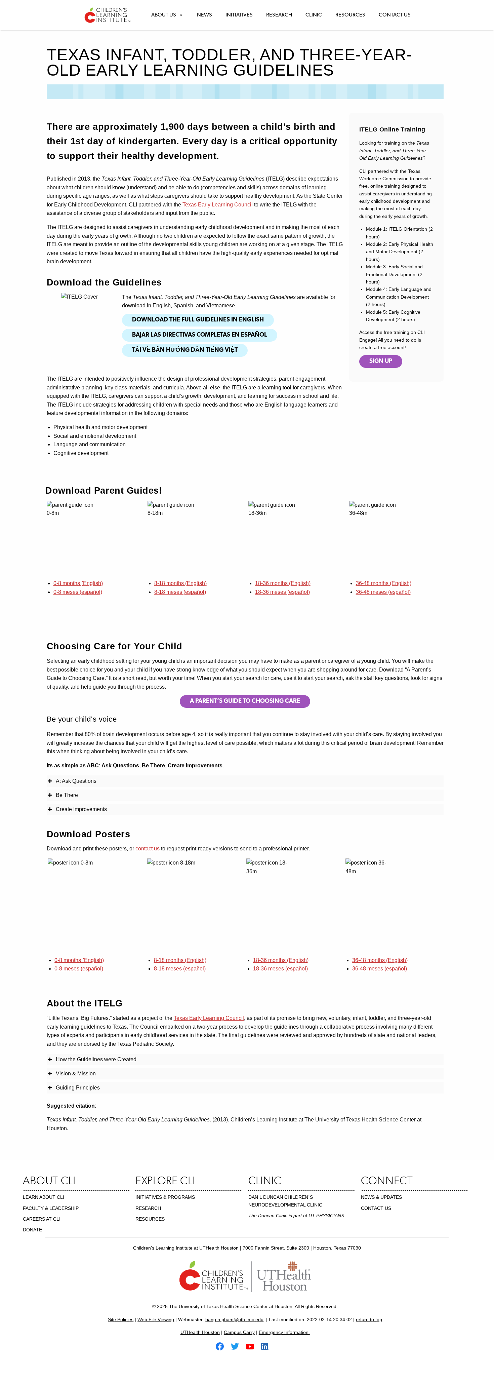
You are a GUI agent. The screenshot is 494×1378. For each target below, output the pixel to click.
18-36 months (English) (283, 583)
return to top (369, 1319)
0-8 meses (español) (77, 592)
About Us (163, 15)
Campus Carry (239, 1332)
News (204, 15)
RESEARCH (148, 1208)
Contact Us (395, 15)
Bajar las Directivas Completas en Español (199, 335)
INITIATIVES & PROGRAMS (165, 1197)
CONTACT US (376, 1208)
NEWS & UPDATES (381, 1197)
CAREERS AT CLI (41, 1219)
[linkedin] (268, 1345)
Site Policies (120, 1319)
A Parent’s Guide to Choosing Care (245, 701)
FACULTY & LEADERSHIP (51, 1208)
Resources (350, 15)
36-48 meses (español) (383, 592)
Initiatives (239, 15)
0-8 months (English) (78, 583)
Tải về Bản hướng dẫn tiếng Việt (185, 350)
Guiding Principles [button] (78, 1087)
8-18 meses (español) (180, 592)
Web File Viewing (155, 1319)
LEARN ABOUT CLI (43, 1197)
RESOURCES (150, 1219)
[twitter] (237, 1345)
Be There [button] (67, 795)
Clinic (313, 15)
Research (279, 15)
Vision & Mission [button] (76, 1073)
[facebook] (222, 1345)
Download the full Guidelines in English (198, 320)
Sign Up (380, 361)
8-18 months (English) (180, 583)
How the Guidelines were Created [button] (96, 1059)
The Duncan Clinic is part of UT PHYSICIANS (296, 1215)
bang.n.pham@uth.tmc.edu (234, 1319)
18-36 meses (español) (282, 592)
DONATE (32, 1229)
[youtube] (252, 1345)
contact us (147, 848)
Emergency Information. (284, 1332)
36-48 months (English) (383, 583)
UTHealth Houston (200, 1332)
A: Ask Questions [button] (76, 781)
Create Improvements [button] (81, 809)
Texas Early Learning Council (217, 204)
